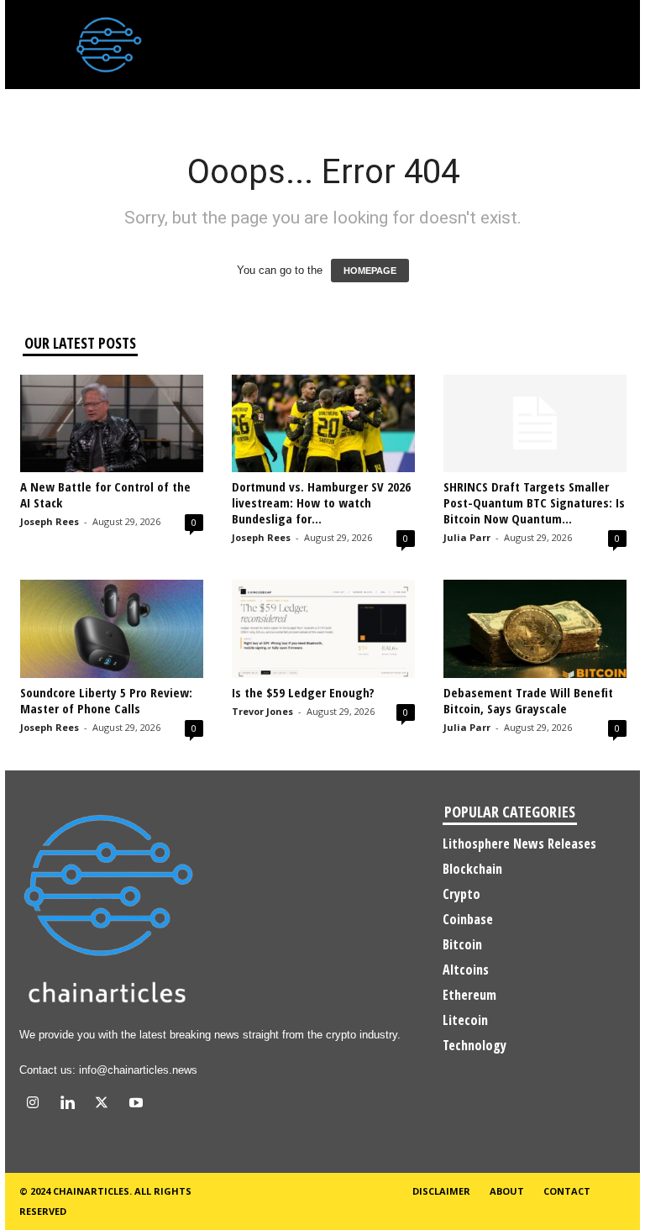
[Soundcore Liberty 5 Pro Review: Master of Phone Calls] (111, 628)
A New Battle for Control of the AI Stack (105, 494)
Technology (474, 1045)
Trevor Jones (262, 711)
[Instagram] (36, 1104)
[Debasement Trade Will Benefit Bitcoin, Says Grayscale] (535, 628)
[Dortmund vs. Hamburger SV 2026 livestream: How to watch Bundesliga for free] (323, 423)
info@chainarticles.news (138, 1070)
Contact (566, 1191)
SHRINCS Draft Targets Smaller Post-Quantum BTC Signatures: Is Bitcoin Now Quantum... (534, 502)
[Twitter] (105, 1104)
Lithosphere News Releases (519, 843)
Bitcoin (462, 944)
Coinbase (468, 919)
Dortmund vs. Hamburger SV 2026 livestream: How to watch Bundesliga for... (321, 502)
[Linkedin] (71, 1104)
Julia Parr (466, 537)
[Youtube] (138, 1104)
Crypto (461, 894)
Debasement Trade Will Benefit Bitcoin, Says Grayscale (528, 700)
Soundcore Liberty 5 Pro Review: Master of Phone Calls (106, 700)
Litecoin (465, 1020)
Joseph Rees (49, 521)
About (507, 1191)
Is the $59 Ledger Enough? (303, 692)
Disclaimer (441, 1191)
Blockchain (472, 868)
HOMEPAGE (369, 270)
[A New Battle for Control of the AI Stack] (111, 423)
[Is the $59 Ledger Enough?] (323, 628)
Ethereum (469, 995)
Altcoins (466, 969)
